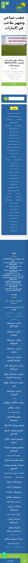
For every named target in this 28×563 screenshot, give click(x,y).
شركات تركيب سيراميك (14, 206)
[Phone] (4, 554)
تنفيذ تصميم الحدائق (14, 184)
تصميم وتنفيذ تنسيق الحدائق (13, 172)
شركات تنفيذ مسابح (14, 209)
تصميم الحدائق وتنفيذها (13, 166)
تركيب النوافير (8, 125)
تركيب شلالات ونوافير (18, 159)
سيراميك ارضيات (18, 196)
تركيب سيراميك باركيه (14, 138)
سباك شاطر (18, 193)
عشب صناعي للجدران (14, 227)
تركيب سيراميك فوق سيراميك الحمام (14, 147)
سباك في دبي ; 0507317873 (13, 274)
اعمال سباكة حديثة (18, 125)
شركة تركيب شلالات (14, 218)
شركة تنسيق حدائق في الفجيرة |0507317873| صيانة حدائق (13, 282)
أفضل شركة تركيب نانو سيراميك (14, 113)
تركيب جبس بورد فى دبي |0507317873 (13, 275)
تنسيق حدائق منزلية (14, 181)
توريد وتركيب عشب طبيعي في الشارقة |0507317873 (13, 278)
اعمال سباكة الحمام (9, 119)
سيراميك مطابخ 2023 (14, 203)
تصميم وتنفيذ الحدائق (14, 169)
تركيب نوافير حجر (13, 162)
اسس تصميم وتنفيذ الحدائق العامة (13, 116)
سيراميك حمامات (18, 200)
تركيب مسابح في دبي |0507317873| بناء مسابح (13, 260)
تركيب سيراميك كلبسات (14, 153)
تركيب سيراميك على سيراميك (14, 144)
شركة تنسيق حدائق (14, 221)
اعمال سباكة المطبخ (14, 122)
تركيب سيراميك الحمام (13, 131)
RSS (13, 253)
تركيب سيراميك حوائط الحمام (14, 141)
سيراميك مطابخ (9, 200)
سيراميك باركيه (9, 196)
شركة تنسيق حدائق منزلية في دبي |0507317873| (13, 286)
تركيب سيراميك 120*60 (14, 128)
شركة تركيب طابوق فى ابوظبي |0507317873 (13, 267)
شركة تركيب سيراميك (14, 212)
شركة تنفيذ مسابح (13, 224)
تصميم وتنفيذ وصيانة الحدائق (13, 178)
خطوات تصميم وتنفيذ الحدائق (13, 190)
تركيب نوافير (7, 159)
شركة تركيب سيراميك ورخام (13, 215)
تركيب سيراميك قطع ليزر (14, 150)
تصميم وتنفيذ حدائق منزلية (14, 175)
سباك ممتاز (9, 193)
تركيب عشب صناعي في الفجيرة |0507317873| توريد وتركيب (13, 289)
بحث (5, 98)
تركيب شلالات (14, 156)
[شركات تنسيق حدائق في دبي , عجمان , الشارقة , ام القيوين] (21, 6)
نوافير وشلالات (14, 230)
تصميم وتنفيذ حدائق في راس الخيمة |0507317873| (13, 271)
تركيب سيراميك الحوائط (14, 135)
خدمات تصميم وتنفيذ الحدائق (13, 187)
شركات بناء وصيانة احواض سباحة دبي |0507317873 (13, 263)
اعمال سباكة (19, 119)
